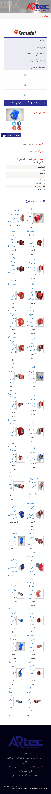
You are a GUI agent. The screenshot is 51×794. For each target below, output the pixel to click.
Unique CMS (27, 788)
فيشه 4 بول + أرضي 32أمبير (30, 214)
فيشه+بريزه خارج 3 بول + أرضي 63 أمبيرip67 (31, 318)
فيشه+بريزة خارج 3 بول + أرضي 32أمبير (12, 344)
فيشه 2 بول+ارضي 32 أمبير (12, 590)
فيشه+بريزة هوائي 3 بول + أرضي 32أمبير (12, 291)
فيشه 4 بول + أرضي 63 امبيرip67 (30, 537)
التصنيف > (44, 16)
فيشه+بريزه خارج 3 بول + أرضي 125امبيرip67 (13, 216)
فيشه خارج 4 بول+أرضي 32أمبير (31, 344)
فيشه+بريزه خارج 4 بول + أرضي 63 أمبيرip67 (31, 510)
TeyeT (45, 788)
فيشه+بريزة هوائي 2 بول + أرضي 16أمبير (12, 616)
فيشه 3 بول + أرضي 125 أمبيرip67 (12, 238)
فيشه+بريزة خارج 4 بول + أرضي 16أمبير (31, 669)
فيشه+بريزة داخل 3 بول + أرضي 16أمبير (12, 427)
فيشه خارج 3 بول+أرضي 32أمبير (31, 265)
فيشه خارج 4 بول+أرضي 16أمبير (31, 401)
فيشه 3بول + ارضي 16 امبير (10, 482)
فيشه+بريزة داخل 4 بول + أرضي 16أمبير (31, 238)
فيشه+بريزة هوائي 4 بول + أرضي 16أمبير (31, 642)
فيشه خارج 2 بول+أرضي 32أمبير (31, 372)
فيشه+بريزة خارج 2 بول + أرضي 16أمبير (12, 669)
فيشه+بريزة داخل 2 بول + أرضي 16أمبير (12, 642)
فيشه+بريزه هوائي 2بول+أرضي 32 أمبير (12, 512)
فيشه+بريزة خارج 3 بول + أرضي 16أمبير (12, 454)
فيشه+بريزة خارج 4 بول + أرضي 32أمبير (31, 616)
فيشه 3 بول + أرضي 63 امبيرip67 (11, 265)
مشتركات (41, 41)
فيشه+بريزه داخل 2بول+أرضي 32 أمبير (12, 539)
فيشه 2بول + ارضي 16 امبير (10, 697)
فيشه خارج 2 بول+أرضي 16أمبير (31, 454)
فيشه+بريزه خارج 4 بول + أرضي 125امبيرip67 (32, 484)
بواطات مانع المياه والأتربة (35, 54)
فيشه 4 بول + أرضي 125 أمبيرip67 (30, 291)
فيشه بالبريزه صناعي (37, 67)
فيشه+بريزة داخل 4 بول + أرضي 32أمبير (31, 590)
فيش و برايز (40, 47)
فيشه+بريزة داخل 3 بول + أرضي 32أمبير (12, 318)
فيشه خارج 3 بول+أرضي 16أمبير (31, 427)
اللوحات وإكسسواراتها (37, 60)
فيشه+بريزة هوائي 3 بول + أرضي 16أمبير (12, 401)
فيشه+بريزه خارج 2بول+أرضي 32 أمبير (12, 565)
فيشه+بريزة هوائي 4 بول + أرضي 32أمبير (31, 563)
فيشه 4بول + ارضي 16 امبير (29, 697)
